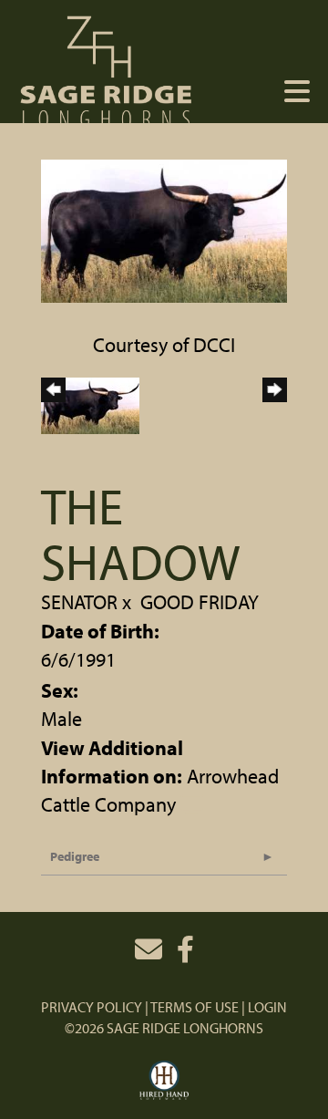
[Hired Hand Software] (164, 1081)
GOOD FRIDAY (199, 602)
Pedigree (74, 856)
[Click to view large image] (164, 229)
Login (267, 1007)
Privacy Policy (91, 1007)
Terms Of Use (194, 1007)
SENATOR (79, 602)
